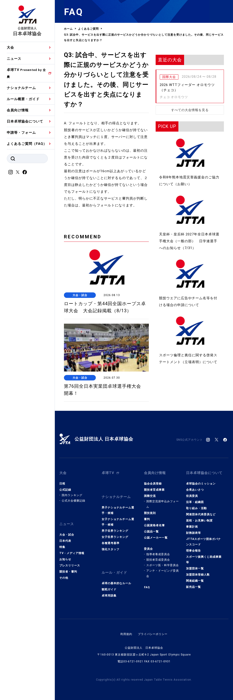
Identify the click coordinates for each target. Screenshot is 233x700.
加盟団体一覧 (195, 568)
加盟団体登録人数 (198, 574)
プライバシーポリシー (152, 634)
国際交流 (150, 495)
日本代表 (65, 540)
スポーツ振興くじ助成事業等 (204, 559)
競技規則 (150, 513)
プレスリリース (69, 565)
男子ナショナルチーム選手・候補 (118, 510)
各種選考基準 (110, 543)
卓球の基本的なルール (116, 583)
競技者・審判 (68, 571)
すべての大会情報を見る (190, 110)
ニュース (14, 59)
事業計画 (192, 526)
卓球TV (26, 73)
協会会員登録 (153, 483)
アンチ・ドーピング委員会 (162, 573)
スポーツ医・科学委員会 (162, 565)
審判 (147, 519)
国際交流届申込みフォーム (162, 504)
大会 (10, 47)
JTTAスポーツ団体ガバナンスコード (203, 541)
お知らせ (65, 559)
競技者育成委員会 (158, 559)
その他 (63, 577)
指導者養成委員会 (158, 554)
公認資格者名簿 (154, 525)
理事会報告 (193, 550)
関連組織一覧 (195, 580)
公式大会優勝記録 (73, 500)
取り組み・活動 (196, 508)
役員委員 (192, 495)
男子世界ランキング (115, 530)
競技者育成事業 (154, 489)
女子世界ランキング (115, 537)
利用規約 (126, 634)
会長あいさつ (195, 489)
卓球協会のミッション (201, 483)
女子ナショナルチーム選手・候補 (118, 522)
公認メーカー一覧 (156, 537)
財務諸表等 (193, 532)
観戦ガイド (109, 589)
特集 (62, 547)
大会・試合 (66, 534)
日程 (62, 483)
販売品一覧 (193, 586)
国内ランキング (72, 495)
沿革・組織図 (195, 502)
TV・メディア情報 (71, 553)
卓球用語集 (109, 595)
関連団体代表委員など (201, 514)
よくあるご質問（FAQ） (27, 144)
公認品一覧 (151, 531)
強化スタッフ (110, 549)
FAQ (147, 587)
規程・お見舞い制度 (199, 520)
